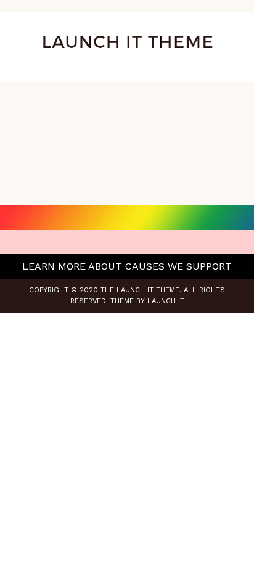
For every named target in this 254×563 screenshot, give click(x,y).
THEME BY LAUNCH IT (147, 301)
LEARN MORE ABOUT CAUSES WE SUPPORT (127, 266)
